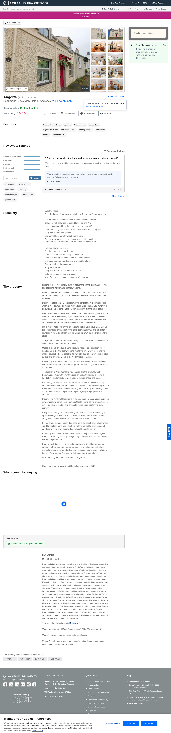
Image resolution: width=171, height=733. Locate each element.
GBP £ (145, 3)
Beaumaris (74, 623)
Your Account (159, 3)
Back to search (13, 23)
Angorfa (10, 97)
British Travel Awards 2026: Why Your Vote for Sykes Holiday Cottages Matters (146, 698)
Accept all (149, 723)
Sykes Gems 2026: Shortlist (140, 681)
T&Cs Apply (85, 17)
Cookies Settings (113, 723)
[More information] (164, 45)
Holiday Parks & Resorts (110, 9)
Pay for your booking (96, 703)
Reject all (131, 723)
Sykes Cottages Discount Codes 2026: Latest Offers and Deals (144, 686)
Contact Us (136, 3)
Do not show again (95, 106)
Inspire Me (92, 710)
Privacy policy (93, 685)
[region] (85, 723)
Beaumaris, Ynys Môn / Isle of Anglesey (37, 100)
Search (36, 178)
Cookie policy (93, 689)
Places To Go (127, 9)
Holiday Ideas (147, 9)
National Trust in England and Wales (27, 544)
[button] (8, 59)
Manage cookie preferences (99, 692)
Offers (137, 9)
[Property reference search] (33, 9)
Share (121, 97)
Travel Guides (161, 9)
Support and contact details (99, 681)
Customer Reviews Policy (98, 700)
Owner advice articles (96, 707)
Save (110, 97)
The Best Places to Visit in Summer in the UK (145, 692)
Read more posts (136, 703)
